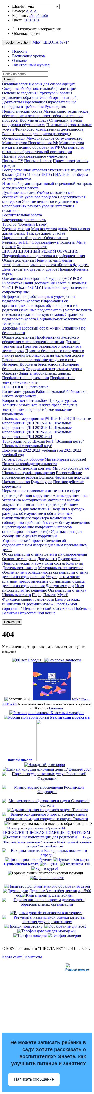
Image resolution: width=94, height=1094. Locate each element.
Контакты (74, 563)
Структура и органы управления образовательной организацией (39, 95)
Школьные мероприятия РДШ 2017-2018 (46, 420)
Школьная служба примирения (28, 473)
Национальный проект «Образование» (35, 238)
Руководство (55, 106)
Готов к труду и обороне (23, 459)
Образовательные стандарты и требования (39, 104)
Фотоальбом (36, 400)
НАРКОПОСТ (14, 387)
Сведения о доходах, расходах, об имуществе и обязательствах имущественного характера (43, 513)
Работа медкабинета (19, 396)
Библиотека (12, 283)
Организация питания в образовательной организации (43, 149)
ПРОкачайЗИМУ (26, 287)
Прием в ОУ (12, 161)
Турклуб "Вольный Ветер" (25, 224)
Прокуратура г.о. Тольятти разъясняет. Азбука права (39, 402)
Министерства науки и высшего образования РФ (43, 145)
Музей (62, 595)
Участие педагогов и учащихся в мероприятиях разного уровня (40, 203)
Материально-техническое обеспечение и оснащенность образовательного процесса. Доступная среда (45, 115)
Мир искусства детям (49, 229)
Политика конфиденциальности (29, 464)
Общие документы (18, 260)
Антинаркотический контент (27, 468)
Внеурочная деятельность (24, 219)
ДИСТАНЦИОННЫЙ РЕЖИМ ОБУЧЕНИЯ (40, 251)
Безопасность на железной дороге (55, 355)
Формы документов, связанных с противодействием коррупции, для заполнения (41, 504)
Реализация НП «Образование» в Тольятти (38, 242)
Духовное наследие (18, 192)
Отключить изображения (39, 29)
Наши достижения (39, 283)
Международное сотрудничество (54, 138)
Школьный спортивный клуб (27, 446)
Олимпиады (12, 278)
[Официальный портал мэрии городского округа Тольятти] (47, 810)
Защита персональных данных (45, 373)
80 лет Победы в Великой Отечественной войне (46, 610)
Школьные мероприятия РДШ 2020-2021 (37, 434)
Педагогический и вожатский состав (33, 563)
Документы (12, 102)
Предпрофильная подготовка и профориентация (43, 256)
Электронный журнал (31, 65)
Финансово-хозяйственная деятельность (49, 129)
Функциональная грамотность (28, 599)
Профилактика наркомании (25, 378)
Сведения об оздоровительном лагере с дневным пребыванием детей (44, 545)
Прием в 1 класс (38, 161)
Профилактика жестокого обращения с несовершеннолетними (40, 339)
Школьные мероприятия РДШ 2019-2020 (37, 429)
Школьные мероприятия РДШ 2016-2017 (37, 418)
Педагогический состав (22, 111)
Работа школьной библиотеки (61, 391)
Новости (19, 51)
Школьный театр (16, 595)
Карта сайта (12, 957)
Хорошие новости (32, 247)
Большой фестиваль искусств (64, 477)
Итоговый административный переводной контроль (47, 183)
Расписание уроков (28, 56)
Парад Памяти (44, 595)
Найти (8, 79)
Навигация (12, 622)
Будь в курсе (41, 482)
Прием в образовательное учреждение (34, 156)
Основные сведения (19, 93)
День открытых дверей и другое (29, 269)
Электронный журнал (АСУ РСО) (53, 278)
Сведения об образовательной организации (39, 88)
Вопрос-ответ (13, 400)
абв (32, 15)
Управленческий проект (22, 540)
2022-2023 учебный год (43, 450)
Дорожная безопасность (40, 364)
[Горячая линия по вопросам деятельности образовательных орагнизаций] (47, 904)
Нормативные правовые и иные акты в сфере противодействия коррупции (41, 493)
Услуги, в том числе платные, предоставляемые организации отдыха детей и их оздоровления (43, 581)
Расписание (38, 387)
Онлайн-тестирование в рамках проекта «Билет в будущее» (45, 262)
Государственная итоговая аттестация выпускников (46, 170)
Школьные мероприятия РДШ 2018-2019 (37, 425)
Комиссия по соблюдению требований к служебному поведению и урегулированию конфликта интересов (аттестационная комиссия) (46, 525)
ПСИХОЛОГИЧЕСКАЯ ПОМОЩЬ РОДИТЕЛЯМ (47, 832)
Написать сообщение (34, 1079)
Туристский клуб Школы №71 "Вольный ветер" (43, 441)
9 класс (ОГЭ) (14, 174)
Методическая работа (20, 188)
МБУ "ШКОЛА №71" (50, 42)
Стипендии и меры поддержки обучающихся (42, 122)
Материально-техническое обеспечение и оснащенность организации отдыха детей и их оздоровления (45, 572)
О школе (19, 60)
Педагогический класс (42, 608)
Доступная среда (60, 586)
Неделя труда (46, 260)
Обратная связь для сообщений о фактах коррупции (42, 533)
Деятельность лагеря (19, 568)
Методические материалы (44, 500)
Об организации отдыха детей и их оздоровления (44, 554)
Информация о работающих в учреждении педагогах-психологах (38, 298)
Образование (34, 102)
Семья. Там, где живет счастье (39, 233)
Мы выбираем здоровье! (65, 459)
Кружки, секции (16, 229)
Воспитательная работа (22, 215)
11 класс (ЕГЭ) (39, 174)
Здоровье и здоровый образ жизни (31, 328)
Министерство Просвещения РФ (30, 143)
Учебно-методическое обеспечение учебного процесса (37, 194)
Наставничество (16, 482)
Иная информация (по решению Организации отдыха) (44, 588)
